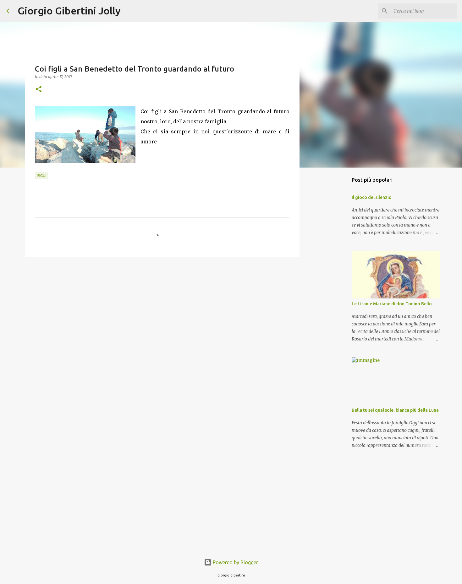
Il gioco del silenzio (372, 197)
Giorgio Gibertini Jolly (69, 10)
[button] (38, 89)
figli (41, 176)
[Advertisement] (162, 311)
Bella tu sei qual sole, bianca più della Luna (395, 410)
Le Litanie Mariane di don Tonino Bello (392, 303)
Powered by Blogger (235, 562)
